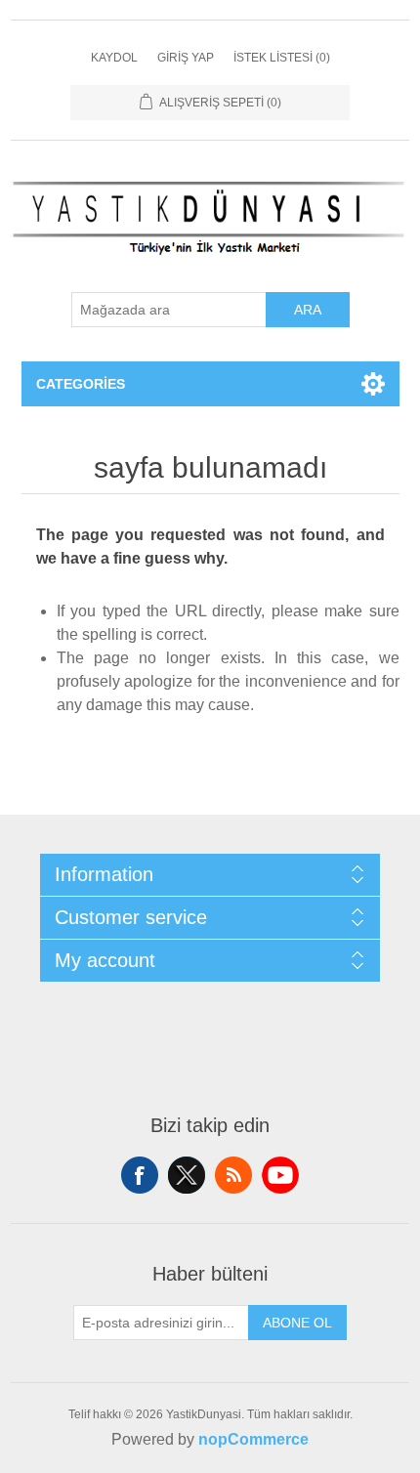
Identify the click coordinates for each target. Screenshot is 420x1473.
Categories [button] (80, 384)
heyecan (186, 1175)
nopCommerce (253, 1439)
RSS (233, 1175)
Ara (307, 309)
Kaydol (114, 57)
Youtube (280, 1175)
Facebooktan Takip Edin (139, 1175)
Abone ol (297, 1322)
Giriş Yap (185, 57)
